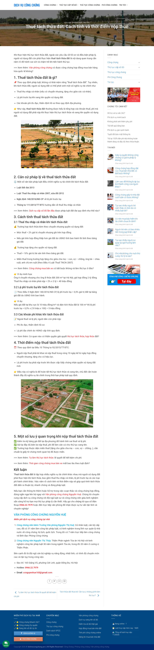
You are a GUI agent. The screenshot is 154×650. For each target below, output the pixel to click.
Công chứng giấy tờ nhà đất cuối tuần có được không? (127, 196)
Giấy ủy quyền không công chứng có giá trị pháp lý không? (126, 157)
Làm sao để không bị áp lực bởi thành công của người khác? (127, 184)
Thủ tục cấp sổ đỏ (68, 5)
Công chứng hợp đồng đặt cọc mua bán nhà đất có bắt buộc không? (126, 171)
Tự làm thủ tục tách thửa (41, 457)
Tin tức (122, 5)
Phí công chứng (29, 639)
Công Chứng (69, 647)
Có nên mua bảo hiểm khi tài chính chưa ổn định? (126, 220)
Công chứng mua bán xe (41, 268)
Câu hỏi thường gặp (73, 22)
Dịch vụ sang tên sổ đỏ (88, 620)
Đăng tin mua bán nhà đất (89, 637)
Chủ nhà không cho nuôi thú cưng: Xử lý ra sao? (127, 254)
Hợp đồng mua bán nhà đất (90, 628)
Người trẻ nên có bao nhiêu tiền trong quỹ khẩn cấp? (127, 230)
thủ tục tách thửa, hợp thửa (80, 336)
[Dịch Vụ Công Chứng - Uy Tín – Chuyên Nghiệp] (27, 5)
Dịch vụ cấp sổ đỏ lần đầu (42, 210)
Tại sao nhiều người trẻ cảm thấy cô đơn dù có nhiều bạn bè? (125, 208)
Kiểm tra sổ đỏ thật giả (88, 624)
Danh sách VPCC (53, 631)
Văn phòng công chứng (40, 67)
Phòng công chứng (82, 647)
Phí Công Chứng (109, 5)
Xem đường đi (29, 633)
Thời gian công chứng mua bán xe (45, 463)
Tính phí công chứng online (90, 632)
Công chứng (50, 5)
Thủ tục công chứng (90, 5)
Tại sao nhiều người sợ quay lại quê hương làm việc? (125, 242)
